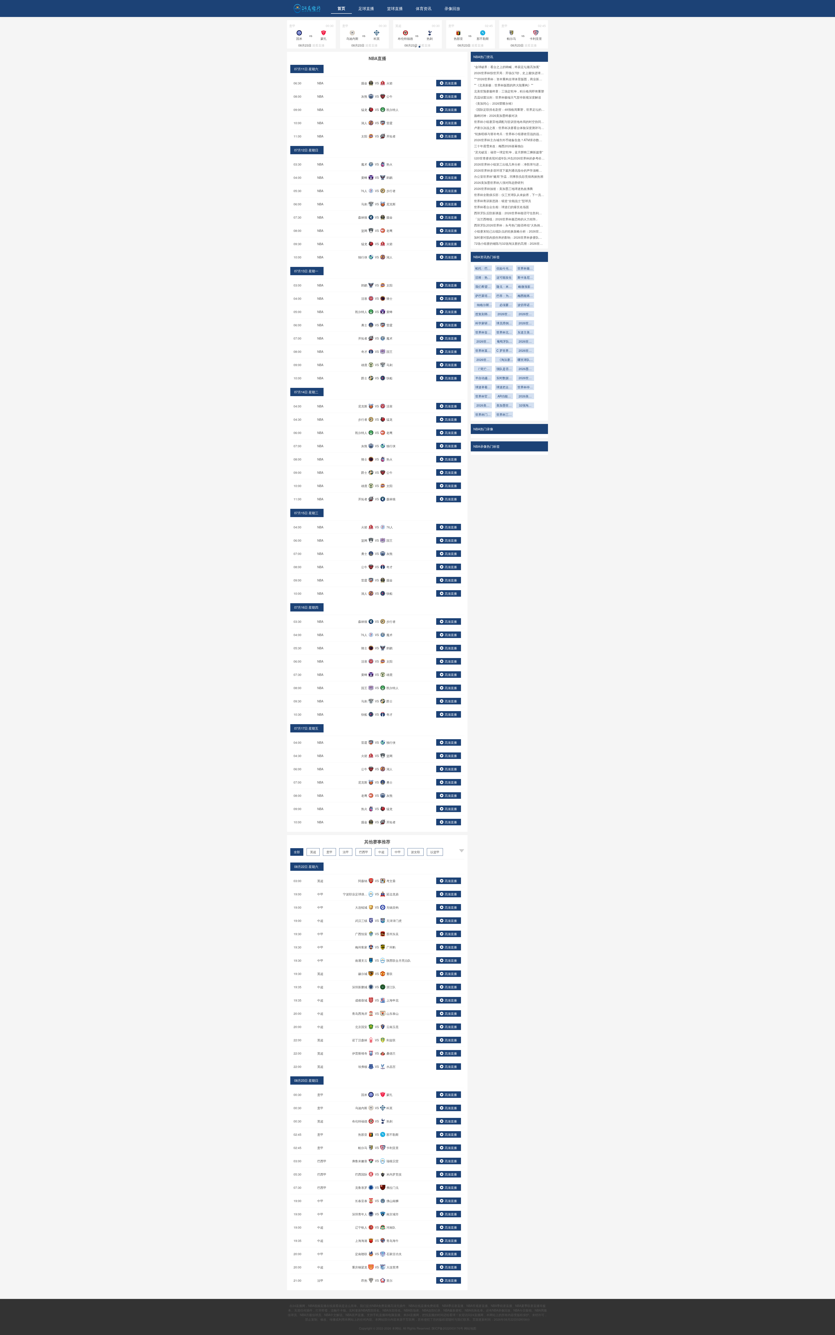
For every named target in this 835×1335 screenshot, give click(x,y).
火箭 (389, 83)
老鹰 (389, 230)
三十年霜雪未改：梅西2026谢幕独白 (499, 146)
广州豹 (391, 947)
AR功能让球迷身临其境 (504, 396)
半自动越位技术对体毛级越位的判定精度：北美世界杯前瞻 (483, 378)
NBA (320, 83)
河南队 (391, 1227)
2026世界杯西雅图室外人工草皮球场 (525, 323)
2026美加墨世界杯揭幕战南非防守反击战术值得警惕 (483, 405)
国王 (389, 351)
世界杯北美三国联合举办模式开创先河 (504, 332)
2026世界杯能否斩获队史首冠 (525, 341)
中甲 (398, 852)
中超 (381, 852)
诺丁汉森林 (359, 1040)
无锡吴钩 (392, 907)
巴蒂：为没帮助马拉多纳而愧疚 (504, 296)
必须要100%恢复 (504, 305)
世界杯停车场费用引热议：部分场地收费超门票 (525, 387)
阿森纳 (362, 881)
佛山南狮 (392, 1201)
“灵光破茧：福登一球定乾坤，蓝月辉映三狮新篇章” (508, 152)
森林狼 (362, 217)
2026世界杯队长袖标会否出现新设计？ (483, 360)
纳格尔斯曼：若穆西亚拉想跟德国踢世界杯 (483, 305)
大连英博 (392, 1267)
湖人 (364, 123)
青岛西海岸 (359, 1013)
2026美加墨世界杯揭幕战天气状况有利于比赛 (525, 396)
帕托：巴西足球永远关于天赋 (483, 268)
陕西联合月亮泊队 (398, 960)
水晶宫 (391, 1066)
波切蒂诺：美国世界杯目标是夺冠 (525, 305)
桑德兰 (391, 1053)
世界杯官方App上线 (483, 396)
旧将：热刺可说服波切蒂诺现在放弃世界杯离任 (483, 277)
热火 (389, 164)
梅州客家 (361, 947)
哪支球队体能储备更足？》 (525, 360)
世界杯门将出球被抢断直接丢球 (483, 414)
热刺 (389, 1121)
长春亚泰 (361, 1201)
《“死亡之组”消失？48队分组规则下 (483, 369)
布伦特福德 (359, 1121)
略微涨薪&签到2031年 (525, 287)
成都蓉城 (361, 1000)
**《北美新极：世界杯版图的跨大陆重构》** (503, 85)
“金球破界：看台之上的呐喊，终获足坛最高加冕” (507, 67)
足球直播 (366, 8)
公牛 (389, 96)
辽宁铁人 (361, 1227)
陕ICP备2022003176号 (447, 1328)
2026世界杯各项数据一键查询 (525, 378)
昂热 (364, 1280)
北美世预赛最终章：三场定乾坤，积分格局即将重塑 (509, 91)
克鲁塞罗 (361, 1187)
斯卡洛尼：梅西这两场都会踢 (525, 277)
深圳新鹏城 (359, 987)
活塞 (364, 298)
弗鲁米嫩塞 (359, 1161)
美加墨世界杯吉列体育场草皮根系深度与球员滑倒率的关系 (504, 405)
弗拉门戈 (392, 1187)
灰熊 (364, 96)
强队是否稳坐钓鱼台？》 (504, 369)
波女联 (415, 852)
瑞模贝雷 (392, 1161)
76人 (364, 191)
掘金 (364, 83)
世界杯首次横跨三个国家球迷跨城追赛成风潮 (483, 332)
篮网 (364, 230)
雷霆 (389, 123)
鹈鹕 (389, 177)
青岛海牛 (392, 1240)
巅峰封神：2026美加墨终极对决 (496, 115)
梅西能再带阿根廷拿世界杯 (525, 296)
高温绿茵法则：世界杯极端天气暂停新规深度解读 (507, 97)
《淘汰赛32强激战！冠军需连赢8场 (504, 360)
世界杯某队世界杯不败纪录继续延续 (483, 350)
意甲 (329, 852)
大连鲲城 (361, 907)
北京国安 (361, 1027)
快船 (389, 378)
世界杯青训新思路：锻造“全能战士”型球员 (502, 201)
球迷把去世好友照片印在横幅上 (504, 387)
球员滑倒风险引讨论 (504, 323)
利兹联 (391, 1040)
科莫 (389, 1108)
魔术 (364, 164)
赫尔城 (362, 974)
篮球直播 (395, 8)
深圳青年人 (359, 1214)
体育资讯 (423, 8)
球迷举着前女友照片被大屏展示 (483, 387)
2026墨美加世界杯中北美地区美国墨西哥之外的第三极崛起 (525, 369)
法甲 (346, 852)
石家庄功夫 (394, 1254)
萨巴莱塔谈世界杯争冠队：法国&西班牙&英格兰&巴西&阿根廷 (483, 296)
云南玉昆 (392, 1027)
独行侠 (362, 257)
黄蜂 (364, 177)
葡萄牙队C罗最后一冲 (504, 341)
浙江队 (391, 987)
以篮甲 (434, 852)
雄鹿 (364, 365)
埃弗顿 (362, 1066)
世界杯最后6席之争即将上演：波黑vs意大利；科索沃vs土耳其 (525, 268)
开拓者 (391, 136)
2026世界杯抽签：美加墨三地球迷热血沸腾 (503, 188)
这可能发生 (504, 277)
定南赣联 (361, 1254)
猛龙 (364, 109)
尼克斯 (391, 204)
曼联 (389, 974)
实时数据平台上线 (504, 378)
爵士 (364, 378)
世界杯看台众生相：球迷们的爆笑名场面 (501, 207)
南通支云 (361, 960)
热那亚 (362, 1134)
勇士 (364, 325)
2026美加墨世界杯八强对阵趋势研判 (499, 182)
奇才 (364, 351)
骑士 (389, 298)
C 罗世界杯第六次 (504, 350)
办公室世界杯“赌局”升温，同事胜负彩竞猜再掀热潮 (508, 176)
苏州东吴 (392, 934)
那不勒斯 (392, 1134)
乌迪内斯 (361, 1108)
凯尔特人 (392, 109)
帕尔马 (362, 1148)
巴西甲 (363, 852)
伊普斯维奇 (359, 1053)
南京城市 (392, 1214)
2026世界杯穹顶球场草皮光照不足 (525, 314)
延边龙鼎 (392, 894)
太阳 (364, 136)
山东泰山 (392, 1013)
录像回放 (452, 8)
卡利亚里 (392, 1148)
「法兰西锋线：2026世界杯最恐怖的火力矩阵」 (506, 219)
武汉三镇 (361, 920)
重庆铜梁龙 (359, 1267)
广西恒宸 (361, 934)
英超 (313, 852)
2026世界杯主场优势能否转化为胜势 (483, 341)
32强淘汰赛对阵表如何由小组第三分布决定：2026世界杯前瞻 (525, 405)
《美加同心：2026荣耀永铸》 (494, 103)
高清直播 (451, 83)
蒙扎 (389, 1094)
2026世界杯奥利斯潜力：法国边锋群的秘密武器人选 (504, 314)
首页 (341, 8)
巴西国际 (361, 1174)
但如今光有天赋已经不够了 (504, 268)
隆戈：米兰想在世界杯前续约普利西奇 (504, 287)
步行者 (391, 191)
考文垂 (391, 881)
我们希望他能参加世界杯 (483, 287)
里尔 (389, 1280)
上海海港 (361, 1240)
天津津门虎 (394, 920)
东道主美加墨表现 (525, 332)
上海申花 (392, 1000)
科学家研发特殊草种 (483, 323)
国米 (364, 1094)
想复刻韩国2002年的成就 (483, 314)
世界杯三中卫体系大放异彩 (504, 414)
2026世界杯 (525, 350)
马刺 (364, 204)
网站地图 (470, 1328)
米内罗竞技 (394, 1174)
